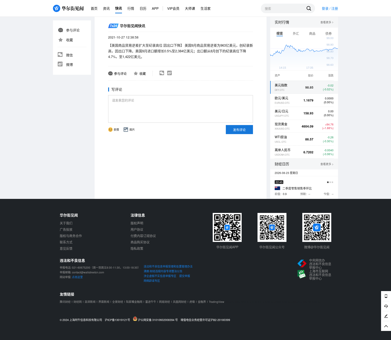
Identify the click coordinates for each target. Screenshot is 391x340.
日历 (143, 8)
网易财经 (164, 302)
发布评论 (239, 129)
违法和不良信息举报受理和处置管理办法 (168, 266)
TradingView (216, 302)
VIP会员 (173, 8)
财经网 (78, 302)
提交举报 (184, 276)
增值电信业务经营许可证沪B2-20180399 (205, 319)
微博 (69, 64)
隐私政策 (137, 248)
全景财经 (117, 302)
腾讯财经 (65, 302)
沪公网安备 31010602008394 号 (158, 319)
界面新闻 (103, 302)
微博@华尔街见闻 (316, 247)
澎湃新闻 (90, 302)
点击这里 (77, 277)
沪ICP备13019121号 (118, 319)
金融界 (202, 302)
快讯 (118, 8)
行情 (130, 8)
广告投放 (66, 229)
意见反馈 (66, 248)
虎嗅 (192, 302)
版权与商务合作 (71, 235)
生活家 (205, 8)
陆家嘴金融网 (134, 302)
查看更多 (327, 22)
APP (155, 8)
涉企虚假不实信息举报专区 (160, 276)
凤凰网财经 (179, 302)
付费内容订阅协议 (143, 235)
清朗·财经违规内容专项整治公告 (163, 271)
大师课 (190, 8)
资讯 (106, 8)
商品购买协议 (140, 242)
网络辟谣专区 (152, 280)
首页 (94, 8)
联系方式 (66, 242)
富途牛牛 (150, 302)
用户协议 (137, 229)
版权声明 (137, 223)
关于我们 (66, 223)
